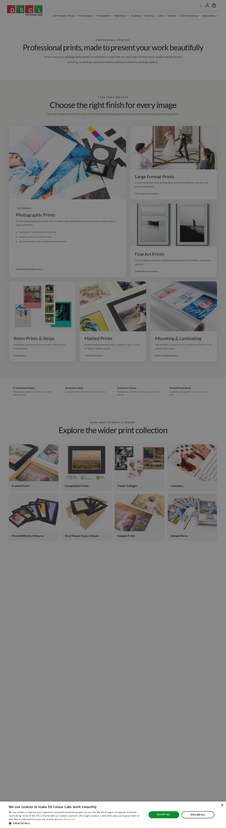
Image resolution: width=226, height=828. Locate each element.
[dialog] (113, 815)
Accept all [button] (163, 814)
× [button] (222, 805)
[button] (76, 823)
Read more (69, 819)
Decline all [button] (198, 814)
